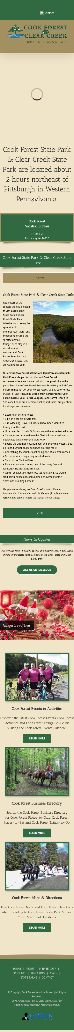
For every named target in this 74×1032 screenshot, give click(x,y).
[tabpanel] (38, 396)
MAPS (53, 973)
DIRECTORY (38, 973)
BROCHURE (19, 973)
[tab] (38, 277)
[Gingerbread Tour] (37, 615)
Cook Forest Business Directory (37, 803)
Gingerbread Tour (17, 625)
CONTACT (48, 977)
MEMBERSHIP (47, 968)
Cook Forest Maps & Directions (37, 897)
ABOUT (30, 968)
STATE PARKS (29, 977)
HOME (17, 968)
